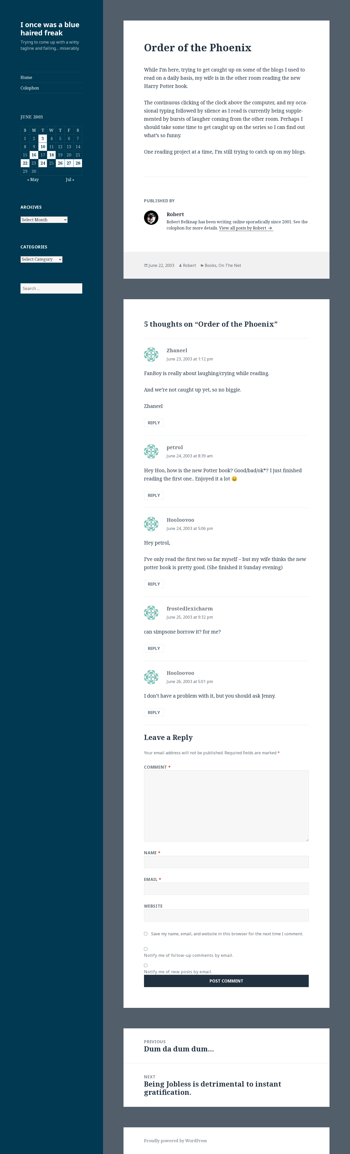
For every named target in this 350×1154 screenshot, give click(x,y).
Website (153, 906)
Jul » (70, 179)
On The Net (230, 265)
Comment (157, 767)
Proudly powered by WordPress (175, 1140)
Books (211, 265)
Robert (189, 265)
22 (25, 163)
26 (60, 163)
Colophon (29, 88)
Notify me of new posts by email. (178, 972)
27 (69, 163)
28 (78, 163)
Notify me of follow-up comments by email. (188, 955)
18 (51, 155)
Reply (154, 423)
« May (33, 179)
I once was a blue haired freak (49, 28)
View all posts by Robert (243, 228)
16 (34, 155)
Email (152, 879)
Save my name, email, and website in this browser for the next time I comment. (227, 934)
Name (152, 853)
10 (42, 146)
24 (42, 163)
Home (26, 77)
